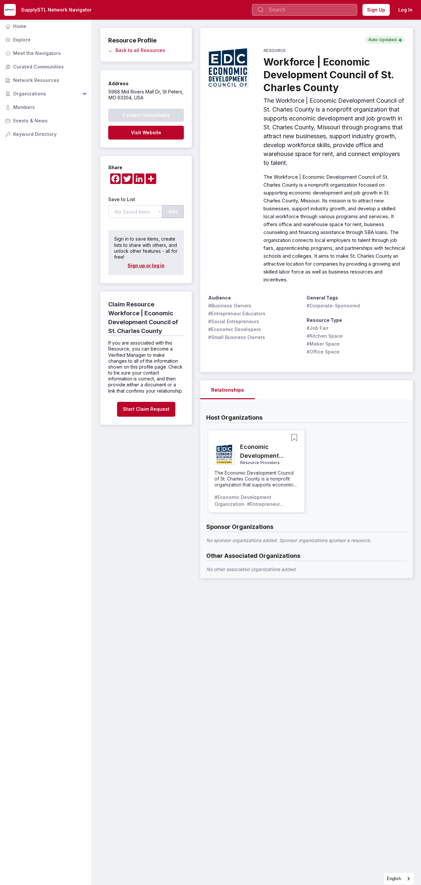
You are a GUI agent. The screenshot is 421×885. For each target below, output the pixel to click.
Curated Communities (34, 66)
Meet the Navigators (32, 53)
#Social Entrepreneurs (233, 321)
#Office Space (323, 351)
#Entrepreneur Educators (236, 313)
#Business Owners (229, 305)
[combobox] (398, 878)
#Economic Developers (234, 329)
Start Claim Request (146, 409)
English (394, 878)
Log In (405, 10)
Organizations (25, 93)
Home (15, 26)
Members (19, 107)
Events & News (26, 120)
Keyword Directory (30, 134)
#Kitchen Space (325, 336)
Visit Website (146, 132)
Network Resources (31, 80)
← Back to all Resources (136, 50)
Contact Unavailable (146, 115)
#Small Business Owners (236, 337)
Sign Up (376, 10)
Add (172, 211)
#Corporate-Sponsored (333, 305)
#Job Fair (317, 328)
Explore (17, 39)
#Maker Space (323, 344)
